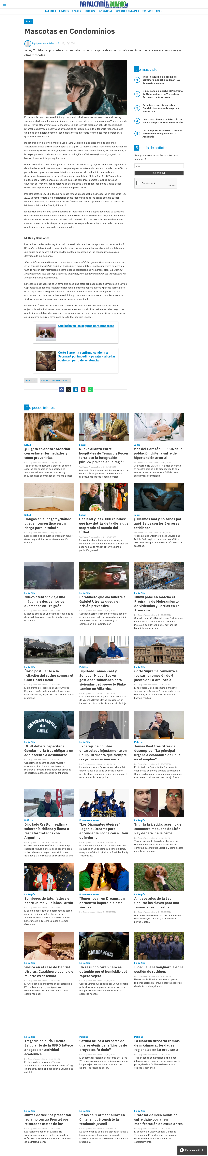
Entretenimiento (89, 820)
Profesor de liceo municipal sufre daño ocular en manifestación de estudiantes (158, 1119)
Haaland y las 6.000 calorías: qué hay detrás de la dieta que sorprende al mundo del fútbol (103, 525)
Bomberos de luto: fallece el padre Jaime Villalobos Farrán (48, 900)
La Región (50, 11)
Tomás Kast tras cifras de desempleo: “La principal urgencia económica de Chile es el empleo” (157, 753)
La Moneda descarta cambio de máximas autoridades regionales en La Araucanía (157, 1045)
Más (158, 11)
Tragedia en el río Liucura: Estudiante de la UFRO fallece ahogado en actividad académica (48, 1047)
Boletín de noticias (152, 147)
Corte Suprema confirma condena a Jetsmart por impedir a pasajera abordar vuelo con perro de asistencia (86, 356)
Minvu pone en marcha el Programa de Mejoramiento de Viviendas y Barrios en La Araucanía (157, 603)
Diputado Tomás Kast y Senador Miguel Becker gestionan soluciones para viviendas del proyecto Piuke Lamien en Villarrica (102, 680)
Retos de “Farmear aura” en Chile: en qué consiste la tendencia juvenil (102, 1119)
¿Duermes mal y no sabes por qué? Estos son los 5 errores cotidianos (157, 523)
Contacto (147, 11)
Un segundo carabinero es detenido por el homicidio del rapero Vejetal (103, 971)
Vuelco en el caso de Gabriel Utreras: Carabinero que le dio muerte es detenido (48, 971)
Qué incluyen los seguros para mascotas (86, 326)
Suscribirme (159, 173)
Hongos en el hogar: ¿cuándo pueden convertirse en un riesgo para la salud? (47, 523)
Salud (29, 21)
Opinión (76, 11)
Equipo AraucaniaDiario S (45, 43)
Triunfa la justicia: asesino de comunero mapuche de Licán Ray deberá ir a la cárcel (157, 828)
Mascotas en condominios (55, 380)
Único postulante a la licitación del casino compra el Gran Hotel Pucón (48, 675)
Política (64, 11)
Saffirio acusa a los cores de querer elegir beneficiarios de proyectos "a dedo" (103, 1045)
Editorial (89, 11)
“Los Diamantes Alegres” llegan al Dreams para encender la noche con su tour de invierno (103, 831)
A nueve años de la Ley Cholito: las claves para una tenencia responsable (156, 902)
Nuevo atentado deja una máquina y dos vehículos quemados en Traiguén (44, 601)
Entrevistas (105, 11)
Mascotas (31, 380)
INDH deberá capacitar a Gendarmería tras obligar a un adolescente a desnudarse (48, 750)
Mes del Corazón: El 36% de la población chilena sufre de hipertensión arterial (158, 453)
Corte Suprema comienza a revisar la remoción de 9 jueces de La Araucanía (156, 675)
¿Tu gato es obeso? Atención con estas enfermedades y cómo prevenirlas (47, 453)
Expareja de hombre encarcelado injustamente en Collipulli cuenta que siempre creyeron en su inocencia (103, 753)
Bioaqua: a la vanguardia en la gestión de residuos (158, 969)
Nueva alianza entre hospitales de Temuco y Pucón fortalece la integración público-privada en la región (103, 455)
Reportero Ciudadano (127, 11)
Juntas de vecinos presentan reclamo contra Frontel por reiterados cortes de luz (47, 1119)
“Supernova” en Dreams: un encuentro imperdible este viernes (102, 902)
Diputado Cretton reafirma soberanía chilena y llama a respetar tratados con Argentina (46, 831)
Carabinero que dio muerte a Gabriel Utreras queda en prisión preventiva (102, 601)
